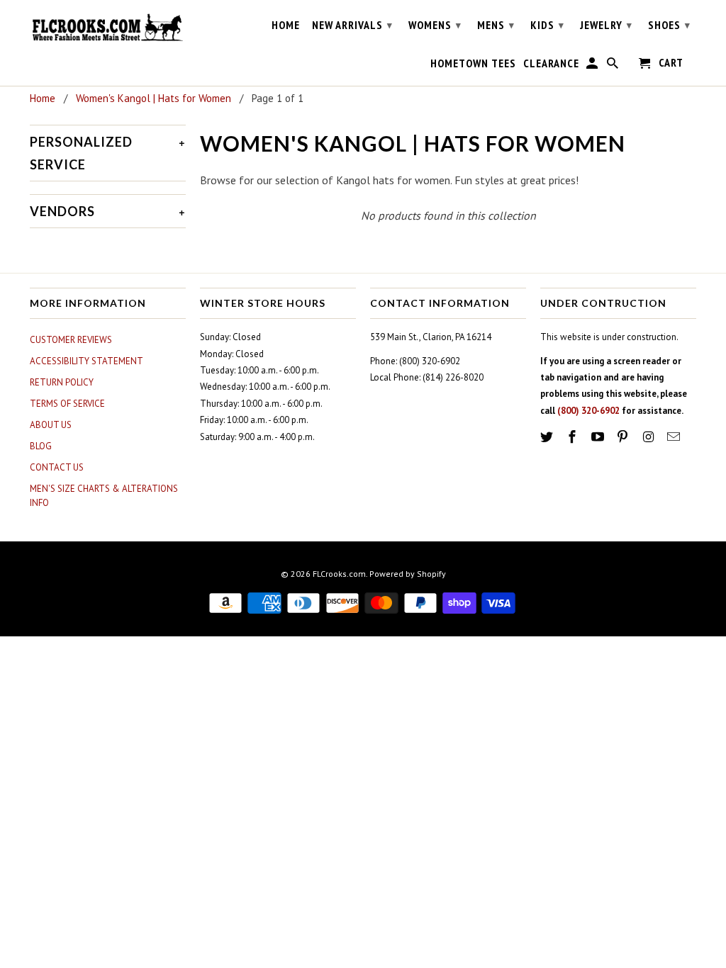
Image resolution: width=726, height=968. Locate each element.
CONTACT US (57, 467)
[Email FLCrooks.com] (675, 437)
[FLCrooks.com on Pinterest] (624, 437)
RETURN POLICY (62, 382)
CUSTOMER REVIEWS (71, 340)
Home (286, 25)
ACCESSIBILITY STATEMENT (86, 361)
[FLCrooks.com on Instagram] (649, 437)
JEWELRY (606, 25)
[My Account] (593, 66)
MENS (496, 25)
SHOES (669, 25)
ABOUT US (51, 425)
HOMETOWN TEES (473, 63)
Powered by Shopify (407, 573)
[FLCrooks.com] (108, 28)
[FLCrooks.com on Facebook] (573, 437)
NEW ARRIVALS (352, 25)
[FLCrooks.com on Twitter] (548, 437)
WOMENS (435, 25)
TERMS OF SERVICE (67, 404)
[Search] (613, 66)
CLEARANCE (551, 63)
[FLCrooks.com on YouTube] (599, 437)
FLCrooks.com (339, 573)
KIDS (547, 25)
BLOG (41, 446)
